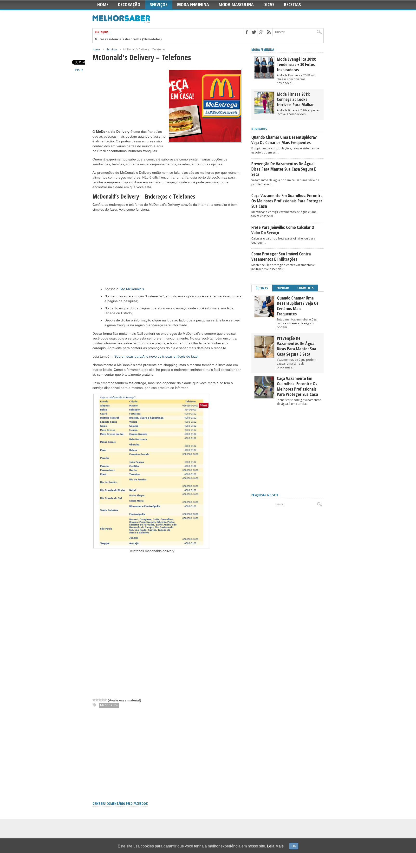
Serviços (159, 4)
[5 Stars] (105, 700)
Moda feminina (262, 49)
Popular (282, 288)
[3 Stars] (99, 700)
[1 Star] (93, 700)
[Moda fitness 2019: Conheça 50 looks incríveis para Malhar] (264, 112)
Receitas (292, 4)
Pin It (79, 70)
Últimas (262, 288)
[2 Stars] (96, 700)
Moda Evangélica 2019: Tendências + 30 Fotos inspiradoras (296, 64)
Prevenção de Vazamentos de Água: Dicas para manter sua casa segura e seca (283, 169)
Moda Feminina (193, 4)
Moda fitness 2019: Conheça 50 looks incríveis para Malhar (295, 99)
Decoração (129, 4)
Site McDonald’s (131, 289)
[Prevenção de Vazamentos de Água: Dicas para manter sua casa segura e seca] (264, 356)
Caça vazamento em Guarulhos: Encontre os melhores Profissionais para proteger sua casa (287, 201)
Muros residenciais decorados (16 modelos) (128, 39)
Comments (305, 288)
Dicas (268, 4)
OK (294, 846)
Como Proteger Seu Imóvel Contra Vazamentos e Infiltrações (281, 256)
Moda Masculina (236, 4)
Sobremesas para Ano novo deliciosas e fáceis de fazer (156, 356)
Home (102, 4)
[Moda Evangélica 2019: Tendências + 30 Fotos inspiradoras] (264, 77)
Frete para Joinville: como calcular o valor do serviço (282, 230)
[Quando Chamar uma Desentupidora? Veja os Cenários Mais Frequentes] (264, 316)
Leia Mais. (276, 846)
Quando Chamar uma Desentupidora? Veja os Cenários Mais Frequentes (284, 139)
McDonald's (109, 705)
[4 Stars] (102, 700)
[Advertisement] (128, 99)
